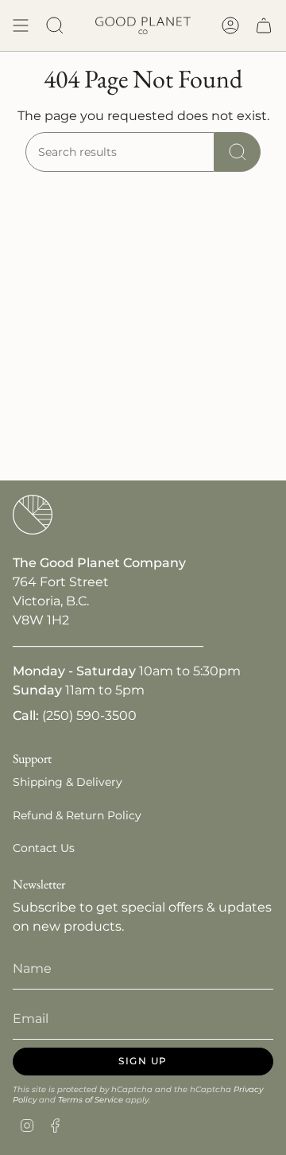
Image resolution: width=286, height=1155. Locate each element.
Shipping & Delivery (67, 782)
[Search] (237, 152)
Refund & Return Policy (77, 815)
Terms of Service (90, 1100)
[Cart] (263, 25)
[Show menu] (21, 25)
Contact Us (44, 848)
